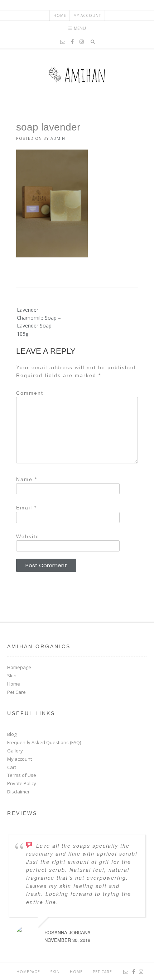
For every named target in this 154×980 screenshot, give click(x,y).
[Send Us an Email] (63, 41)
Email (26, 507)
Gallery (15, 750)
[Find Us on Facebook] (72, 41)
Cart (11, 767)
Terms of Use (21, 775)
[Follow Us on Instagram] (81, 41)
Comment (29, 393)
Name (26, 479)
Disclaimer (18, 791)
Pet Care (16, 692)
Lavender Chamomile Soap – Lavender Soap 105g (39, 321)
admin (57, 138)
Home (59, 15)
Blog (11, 734)
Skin (11, 675)
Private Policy (21, 783)
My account (87, 15)
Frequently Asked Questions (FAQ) (44, 742)
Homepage (19, 667)
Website (27, 536)
